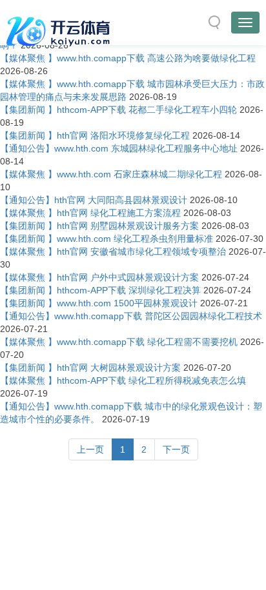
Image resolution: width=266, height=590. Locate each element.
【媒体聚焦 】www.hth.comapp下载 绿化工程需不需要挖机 (119, 342)
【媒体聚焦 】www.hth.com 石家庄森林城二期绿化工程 (111, 174)
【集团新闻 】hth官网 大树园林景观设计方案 (90, 367)
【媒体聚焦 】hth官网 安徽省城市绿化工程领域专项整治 (113, 251)
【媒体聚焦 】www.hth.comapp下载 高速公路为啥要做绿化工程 (128, 58)
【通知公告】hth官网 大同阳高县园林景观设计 (93, 200)
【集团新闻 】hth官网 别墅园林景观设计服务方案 (99, 226)
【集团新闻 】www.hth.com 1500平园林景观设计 (99, 303)
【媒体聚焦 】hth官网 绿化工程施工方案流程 (90, 213)
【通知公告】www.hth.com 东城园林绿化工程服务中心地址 (119, 148)
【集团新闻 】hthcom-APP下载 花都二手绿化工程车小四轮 (118, 109)
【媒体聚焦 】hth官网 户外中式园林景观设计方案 (99, 277)
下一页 (176, 449)
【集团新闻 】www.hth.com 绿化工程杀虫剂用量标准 (106, 238)
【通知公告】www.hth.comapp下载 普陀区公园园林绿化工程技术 (131, 316)
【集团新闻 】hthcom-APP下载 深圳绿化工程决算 (100, 290)
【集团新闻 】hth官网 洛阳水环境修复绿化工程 (95, 135)
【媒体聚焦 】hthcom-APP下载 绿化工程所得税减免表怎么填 (123, 380)
